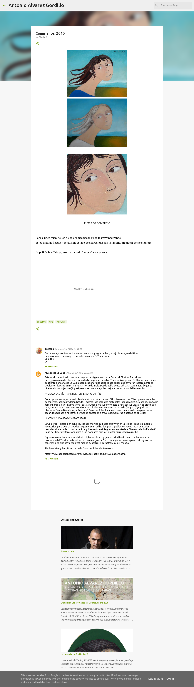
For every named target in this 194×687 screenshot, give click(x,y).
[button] (37, 43)
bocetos (41, 322)
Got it (170, 678)
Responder (51, 366)
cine (51, 322)
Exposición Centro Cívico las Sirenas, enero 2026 (84, 603)
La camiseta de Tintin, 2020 (74, 654)
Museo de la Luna (55, 372)
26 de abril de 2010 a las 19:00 (68, 349)
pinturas (61, 322)
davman (49, 348)
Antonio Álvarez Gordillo (36, 5)
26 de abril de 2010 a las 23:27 (79, 373)
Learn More (155, 678)
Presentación (67, 551)
